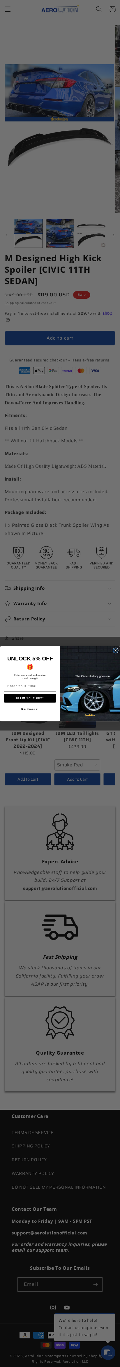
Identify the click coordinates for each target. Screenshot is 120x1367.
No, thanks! (30, 708)
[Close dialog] (115, 650)
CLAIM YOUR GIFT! (30, 698)
